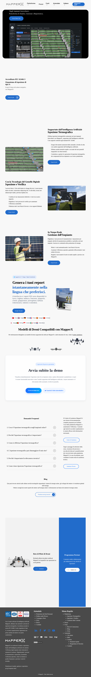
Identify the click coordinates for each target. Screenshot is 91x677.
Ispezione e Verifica (72, 618)
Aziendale (67, 633)
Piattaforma (68, 614)
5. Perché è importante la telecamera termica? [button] (23, 458)
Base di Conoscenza (73, 627)
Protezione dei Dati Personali (44, 614)
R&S (68, 637)
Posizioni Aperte (74, 641)
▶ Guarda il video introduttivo (54, 390)
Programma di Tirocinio (76, 644)
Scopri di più (19, 311)
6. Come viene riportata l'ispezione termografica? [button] (24, 466)
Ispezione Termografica (73, 616)
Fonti (66, 624)
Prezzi (38, 622)
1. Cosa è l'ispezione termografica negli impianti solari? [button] (26, 427)
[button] (16, 18)
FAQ (37, 620)
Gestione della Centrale (73, 620)
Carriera (69, 639)
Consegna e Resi (41, 618)
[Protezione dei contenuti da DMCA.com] (45, 642)
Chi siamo (70, 635)
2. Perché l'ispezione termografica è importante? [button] (24, 435)
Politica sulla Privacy (42, 616)
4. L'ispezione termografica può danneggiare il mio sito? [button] (27, 451)
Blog (68, 629)
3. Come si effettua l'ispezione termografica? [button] (23, 443)
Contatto (38, 624)
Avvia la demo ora (33, 390)
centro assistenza (77, 334)
